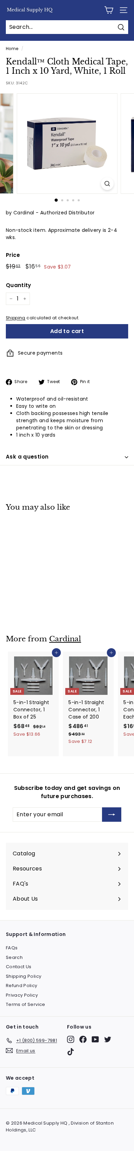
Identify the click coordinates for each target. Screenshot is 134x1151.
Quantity (18, 285)
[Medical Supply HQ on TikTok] (70, 1051)
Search (14, 957)
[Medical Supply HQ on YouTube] (95, 1039)
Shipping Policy (23, 976)
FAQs (12, 948)
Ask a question (27, 456)
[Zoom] (107, 183)
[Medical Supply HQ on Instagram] (70, 1039)
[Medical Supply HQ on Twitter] (107, 1039)
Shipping (15, 318)
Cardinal (65, 638)
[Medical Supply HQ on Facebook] (83, 1039)
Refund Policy (21, 985)
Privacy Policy (22, 995)
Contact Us (19, 966)
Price (13, 255)
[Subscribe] (111, 814)
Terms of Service (25, 1004)
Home (12, 48)
